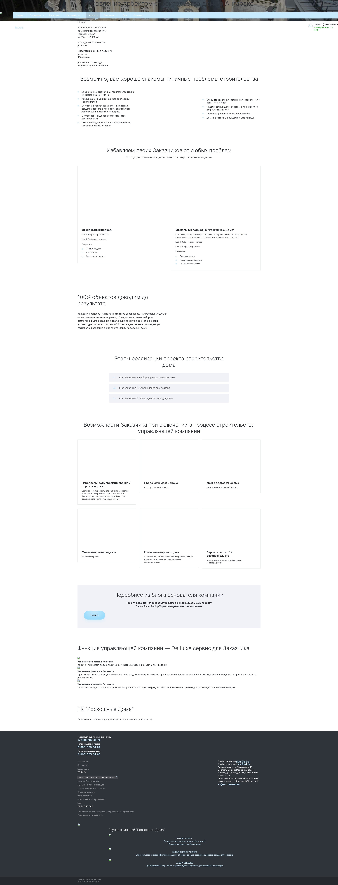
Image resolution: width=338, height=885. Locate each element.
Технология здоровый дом (90, 815)
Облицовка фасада (86, 792)
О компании (35, 15)
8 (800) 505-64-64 (326, 24)
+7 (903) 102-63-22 (89, 740)
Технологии (109, 15)
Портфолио (54, 15)
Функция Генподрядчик (88, 781)
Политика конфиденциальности (89, 880)
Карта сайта (83, 769)
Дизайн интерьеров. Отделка (91, 788)
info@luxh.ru (244, 764)
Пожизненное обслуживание (91, 799)
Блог (125, 15)
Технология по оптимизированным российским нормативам (106, 812)
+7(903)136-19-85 (229, 784)
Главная (19, 15)
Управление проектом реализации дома (96, 777)
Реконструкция (85, 796)
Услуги (92, 15)
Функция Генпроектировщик (91, 785)
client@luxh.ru (243, 761)
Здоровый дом (73, 15)
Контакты (138, 15)
